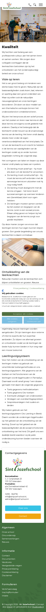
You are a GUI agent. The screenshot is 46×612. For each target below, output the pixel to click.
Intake (5, 595)
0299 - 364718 (11, 494)
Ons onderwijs (8, 535)
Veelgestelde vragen (12, 565)
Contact (23, 516)
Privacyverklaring (10, 569)
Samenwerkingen (10, 538)
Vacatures (7, 562)
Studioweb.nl (38, 607)
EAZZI (10, 607)
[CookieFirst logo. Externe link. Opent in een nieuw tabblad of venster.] (3, 291)
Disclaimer (7, 575)
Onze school (8, 532)
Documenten (8, 559)
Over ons (23, 508)
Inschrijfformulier (10, 592)
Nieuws (5, 542)
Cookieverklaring (10, 572)
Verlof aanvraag (9, 589)
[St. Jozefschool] (12, 5)
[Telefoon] (30, 5)
